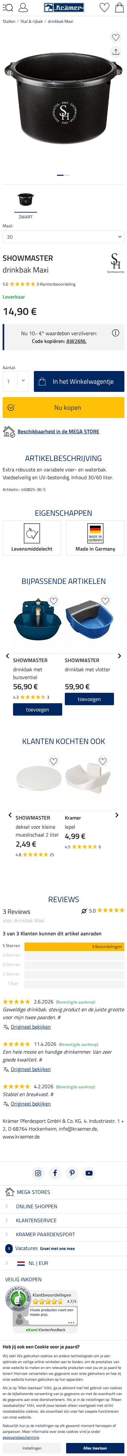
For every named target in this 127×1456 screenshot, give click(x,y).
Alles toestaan (95, 1448)
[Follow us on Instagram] (38, 1173)
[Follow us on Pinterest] (71, 1173)
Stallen (9, 21)
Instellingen (31, 1448)
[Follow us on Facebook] (55, 1173)
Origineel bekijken (31, 1027)
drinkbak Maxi (60, 21)
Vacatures (41, 1248)
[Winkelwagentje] (119, 7)
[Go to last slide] (8, 656)
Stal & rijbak (32, 21)
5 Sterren (11, 946)
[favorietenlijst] (104, 7)
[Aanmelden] (23, 7)
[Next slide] (119, 205)
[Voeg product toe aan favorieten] (116, 37)
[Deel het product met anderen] (116, 52)
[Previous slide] (8, 205)
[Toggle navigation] (8, 8)
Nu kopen (67, 407)
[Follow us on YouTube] (88, 1173)
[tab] (60, 175)
